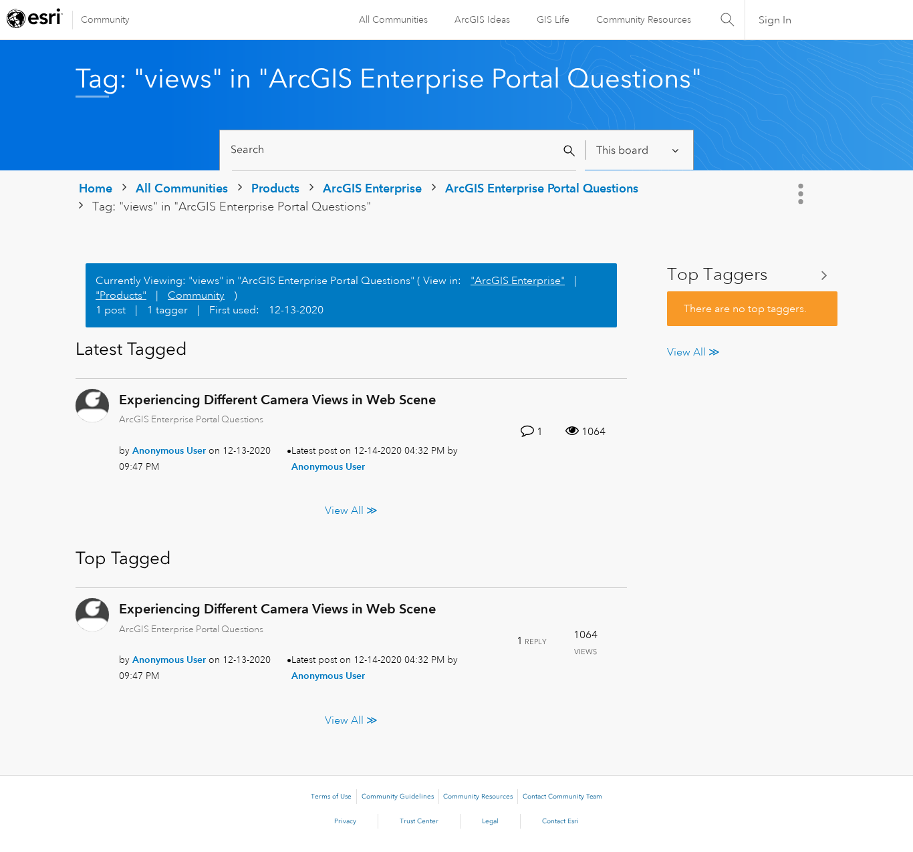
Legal (490, 821)
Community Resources (643, 19)
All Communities (393, 19)
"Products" (121, 295)
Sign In (775, 20)
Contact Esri (560, 821)
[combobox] (404, 150)
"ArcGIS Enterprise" (518, 280)
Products (275, 188)
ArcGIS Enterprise (372, 188)
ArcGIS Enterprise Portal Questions (541, 188)
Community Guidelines (398, 797)
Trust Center (419, 821)
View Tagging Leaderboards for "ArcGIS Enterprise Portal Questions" (752, 275)
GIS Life (553, 19)
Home (95, 188)
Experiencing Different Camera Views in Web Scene (277, 400)
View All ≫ (351, 510)
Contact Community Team (562, 797)
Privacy (345, 821)
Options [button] (802, 193)
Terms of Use (331, 797)
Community (105, 19)
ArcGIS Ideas (482, 19)
